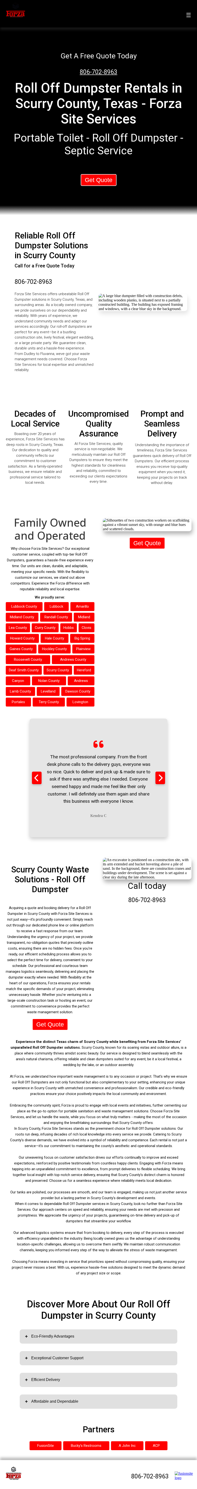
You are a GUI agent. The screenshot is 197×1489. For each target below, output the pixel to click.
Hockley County (54, 649)
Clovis (86, 628)
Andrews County (73, 659)
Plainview (83, 649)
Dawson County (77, 691)
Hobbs (68, 628)
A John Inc (127, 1445)
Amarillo (82, 606)
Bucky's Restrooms (86, 1445)
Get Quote (98, 180)
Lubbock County (24, 606)
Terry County (49, 702)
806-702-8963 (98, 71)
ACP (156, 1445)
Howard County (22, 638)
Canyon (18, 681)
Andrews (81, 681)
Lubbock (56, 606)
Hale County (54, 638)
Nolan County (49, 681)
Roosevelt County (28, 659)
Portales (18, 702)
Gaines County (21, 649)
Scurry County (58, 670)
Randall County (56, 617)
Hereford (84, 670)
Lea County (18, 628)
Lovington (80, 702)
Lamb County (20, 691)
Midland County (22, 617)
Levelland (48, 691)
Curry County (45, 628)
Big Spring (82, 638)
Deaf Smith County (24, 670)
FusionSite (45, 1445)
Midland (84, 617)
